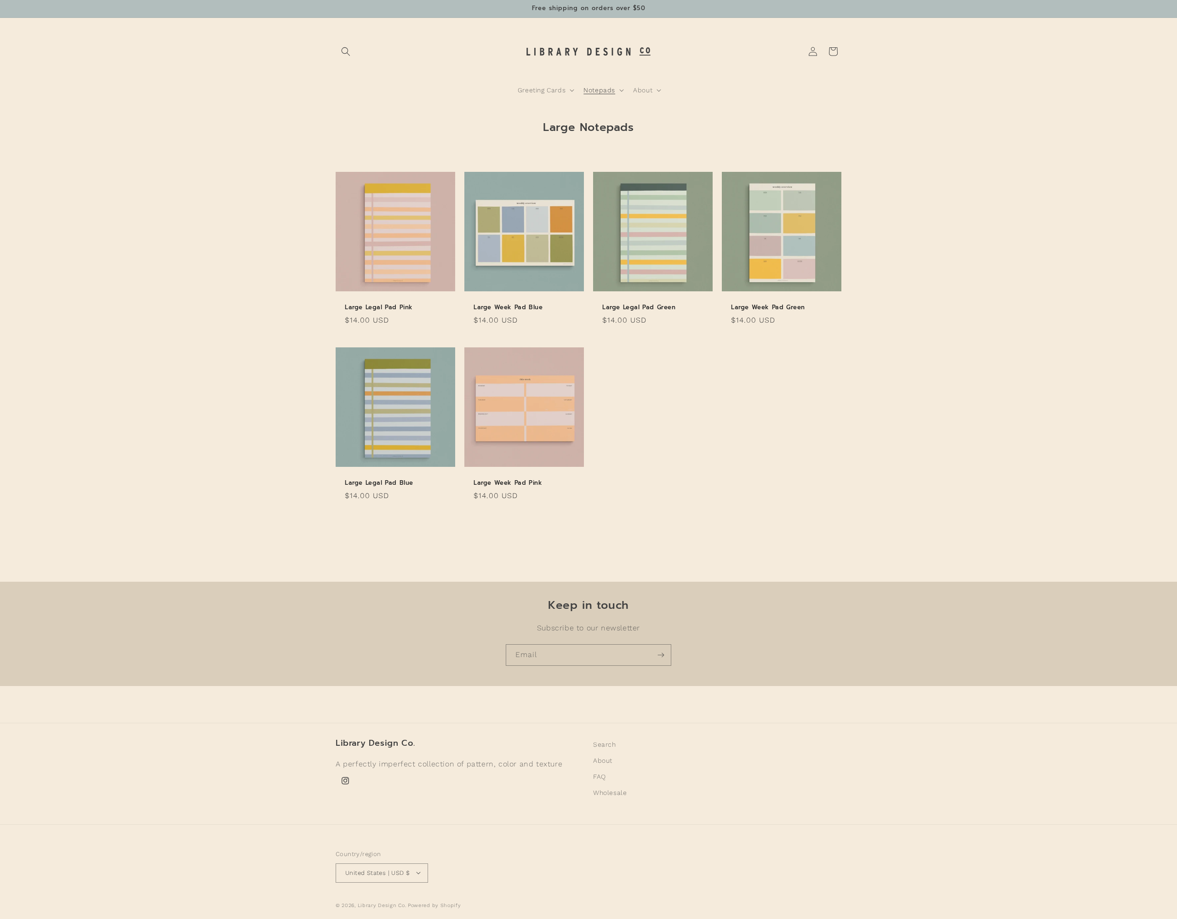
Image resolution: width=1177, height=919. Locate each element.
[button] (346, 51)
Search (604, 744)
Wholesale (610, 793)
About (602, 760)
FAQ (599, 776)
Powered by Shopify (434, 905)
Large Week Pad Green (768, 308)
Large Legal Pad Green (639, 308)
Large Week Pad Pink (508, 483)
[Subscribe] (661, 655)
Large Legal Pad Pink (379, 308)
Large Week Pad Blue (508, 308)
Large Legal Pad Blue (379, 483)
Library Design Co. (383, 905)
